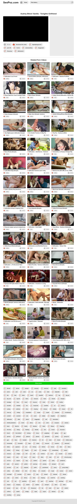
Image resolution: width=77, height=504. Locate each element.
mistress (43, 453)
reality (8, 470)
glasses (37, 436)
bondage (9, 402)
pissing (44, 464)
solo (8, 481)
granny (56, 436)
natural (69, 453)
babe (48, 391)
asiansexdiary (28, 47)
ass (32, 391)
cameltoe (46, 405)
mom (51, 453)
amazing (36, 388)
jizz (26, 446)
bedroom (51, 395)
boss (18, 402)
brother (61, 402)
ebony (31, 422)
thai (24, 488)
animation (64, 388)
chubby (54, 409)
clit (71, 409)
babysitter (57, 391)
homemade (9, 443)
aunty (40, 391)
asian (24, 391)
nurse (25, 457)
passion (17, 464)
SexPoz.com (10, 2)
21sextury (9, 51)
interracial (67, 443)
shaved (45, 474)
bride (44, 402)
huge (29, 443)
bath (66, 391)
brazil (26, 402)
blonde (53, 398)
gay (64, 433)
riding (34, 470)
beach (31, 395)
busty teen (35, 405)
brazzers (35, 402)
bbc (8, 395)
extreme (66, 422)
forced (53, 429)
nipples (8, 457)
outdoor (35, 460)
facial (8, 426)
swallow (37, 484)
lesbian (8, 450)
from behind (18, 433)
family (25, 426)
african (17, 388)
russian (61, 470)
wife (62, 491)
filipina (52, 426)
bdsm (23, 395)
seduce (29, 474)
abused (8, 388)
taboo (56, 484)
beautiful (41, 395)
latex (61, 446)
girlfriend (18, 436)
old (58, 457)
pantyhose (62, 460)
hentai (18, 47)
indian (37, 443)
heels (50, 440)
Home (25, 2)
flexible (36, 429)
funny (37, 433)
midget (18, 453)
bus (27, 405)
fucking (28, 433)
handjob (25, 440)
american (46, 388)
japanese (17, 446)
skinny (25, 477)
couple (47, 412)
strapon (8, 484)
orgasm (18, 460)
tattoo (64, 484)
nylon (33, 457)
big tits (18, 398)
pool (63, 464)
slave (34, 477)
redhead (17, 470)
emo (39, 422)
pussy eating (65, 467)
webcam (53, 491)
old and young (67, 457)
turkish (66, 488)
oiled (50, 457)
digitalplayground (36, 44)
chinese (45, 409)
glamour (28, 436)
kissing (34, 446)
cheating (36, 409)
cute (27, 415)
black (45, 398)
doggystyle (41, 47)
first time (9, 429)
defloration (9, 419)
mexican (9, 453)
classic (63, 409)
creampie (57, 412)
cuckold (9, 415)
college (18, 412)
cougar (38, 412)
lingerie (26, 450)
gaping (56, 433)
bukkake (18, 405)
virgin (35, 491)
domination (55, 419)
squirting (51, 481)
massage (44, 450)
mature (65, 450)
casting (8, 409)
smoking (63, 477)
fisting (18, 429)
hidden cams (69, 440)
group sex (66, 436)
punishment (45, 467)
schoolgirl (9, 474)
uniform (9, 491)
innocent (47, 443)
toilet (50, 488)
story (70, 481)
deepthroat (63, 415)
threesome (33, 488)
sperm (33, 481)
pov (17, 467)
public (35, 467)
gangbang (47, 433)
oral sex (9, 460)
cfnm (27, 409)
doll (46, 419)
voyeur (44, 491)
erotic (47, 422)
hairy (16, 440)
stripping (18, 484)
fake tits (17, 426)
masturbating (55, 450)
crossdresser (68, 412)
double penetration (11, 422)
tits (42, 488)
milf (26, 453)
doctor (27, 419)
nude (17, 457)
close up (9, 412)
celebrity (18, 409)
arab (16, 391)
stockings (61, 481)
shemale (55, 474)
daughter (53, 415)
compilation (28, 412)
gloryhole (47, 436)
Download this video (21, 44)
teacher (8, 488)
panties (44, 460)
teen (17, 488)
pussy (55, 467)
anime (8, 391)
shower (64, 474)
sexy (37, 474)
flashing (27, 429)
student (28, 484)
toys (58, 488)
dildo (19, 419)
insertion (57, 443)
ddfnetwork (21, 51)
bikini (27, 398)
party (8, 464)
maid (35, 450)
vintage (27, 491)
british (52, 402)
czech (35, 415)
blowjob (62, 398)
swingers (47, 484)
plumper (54, 464)
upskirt (18, 491)
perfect (26, 464)
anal (55, 388)
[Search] (72, 2)
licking (17, 450)
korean (52, 446)
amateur (27, 388)
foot (45, 429)
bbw (15, 395)
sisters (16, 477)
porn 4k (9, 47)
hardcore (34, 440)
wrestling (9, 495)
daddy (43, 415)
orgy (27, 460)
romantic (43, 470)
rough (52, 470)
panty (53, 460)
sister (8, 477)
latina (69, 446)
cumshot (18, 415)
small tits (53, 477)
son (15, 481)
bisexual (36, 398)
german (8, 436)
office (42, 457)
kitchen (43, 446)
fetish (44, 426)
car (54, 405)
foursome (62, 429)
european (57, 422)
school (70, 470)
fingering (62, 426)
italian (8, 446)
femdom (35, 426)
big (59, 395)
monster (60, 453)
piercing (35, 464)
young (18, 495)
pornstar (9, 467)
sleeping (43, 477)
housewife (20, 443)
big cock (9, 398)
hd (42, 440)
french (8, 433)
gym (8, 440)
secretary (19, 474)
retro (26, 470)
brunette (9, 405)
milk (34, 453)
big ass (67, 395)
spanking (24, 481)
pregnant (26, 467)
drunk (22, 422)
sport (42, 481)
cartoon (63, 405)
